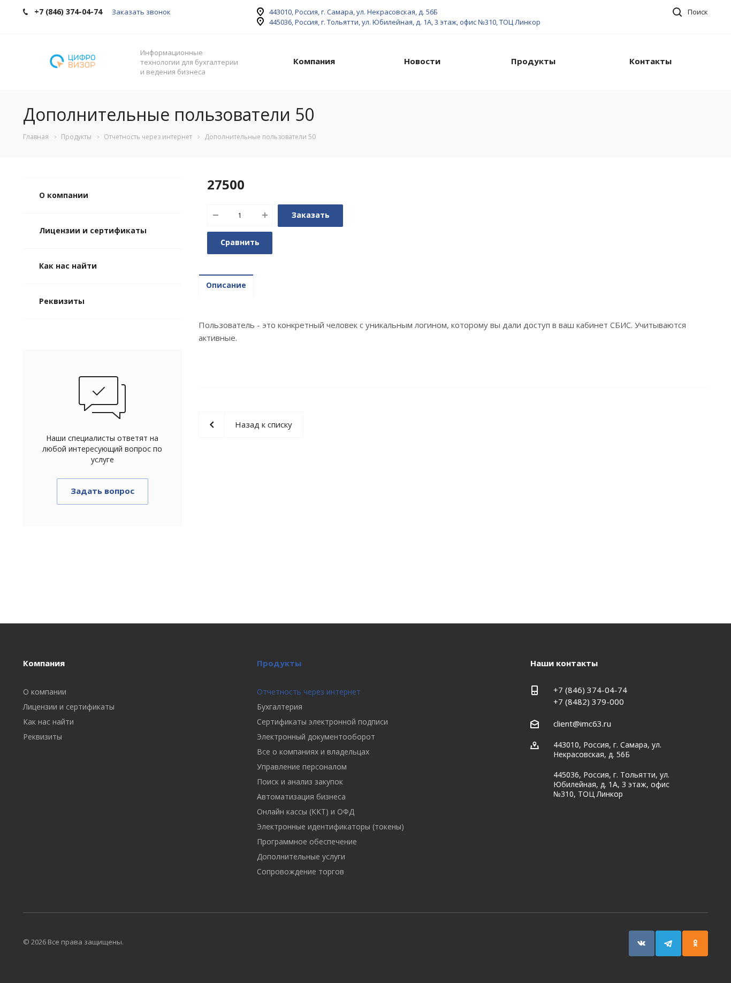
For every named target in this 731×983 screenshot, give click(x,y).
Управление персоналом (302, 766)
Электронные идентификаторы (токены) (330, 826)
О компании (63, 195)
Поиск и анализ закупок (300, 781)
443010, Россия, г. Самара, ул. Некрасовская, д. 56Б (353, 12)
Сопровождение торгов (300, 871)
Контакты (650, 61)
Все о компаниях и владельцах (313, 751)
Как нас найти (68, 266)
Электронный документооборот (316, 736)
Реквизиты (62, 301)
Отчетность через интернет (309, 692)
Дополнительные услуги (301, 856)
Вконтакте (641, 943)
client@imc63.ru (582, 723)
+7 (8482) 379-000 (588, 701)
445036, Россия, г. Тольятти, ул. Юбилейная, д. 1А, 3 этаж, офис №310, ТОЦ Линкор (404, 22)
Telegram (668, 943)
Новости (422, 61)
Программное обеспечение (307, 841)
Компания (314, 61)
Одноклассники (695, 943)
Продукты (533, 61)
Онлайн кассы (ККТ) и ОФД (305, 811)
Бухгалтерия (279, 707)
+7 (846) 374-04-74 (590, 689)
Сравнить (240, 242)
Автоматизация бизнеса (301, 796)
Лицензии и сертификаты (93, 230)
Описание (226, 285)
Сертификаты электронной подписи (322, 722)
